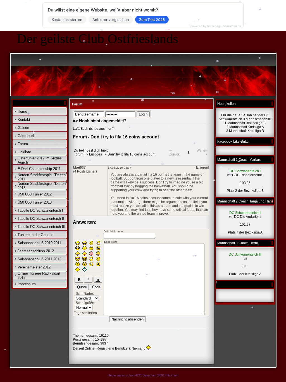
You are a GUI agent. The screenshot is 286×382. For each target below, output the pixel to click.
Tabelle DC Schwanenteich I (40, 210)
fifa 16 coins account (145, 198)
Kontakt (24, 119)
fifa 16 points (157, 174)
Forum (23, 144)
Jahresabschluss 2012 (36, 251)
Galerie (23, 128)
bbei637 (79, 167)
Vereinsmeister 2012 (34, 267)
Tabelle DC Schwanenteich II (41, 218)
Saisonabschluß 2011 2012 (39, 259)
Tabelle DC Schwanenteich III (41, 227)
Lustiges (95, 154)
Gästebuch (26, 136)
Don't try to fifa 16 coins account (131, 154)
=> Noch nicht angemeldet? (100, 120)
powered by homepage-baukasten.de (215, 26)
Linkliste (24, 152)
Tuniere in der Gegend (35, 235)
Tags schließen (85, 313)
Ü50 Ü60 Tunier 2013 (35, 202)
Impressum (27, 284)
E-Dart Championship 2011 (39, 169)
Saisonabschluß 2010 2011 (39, 243)
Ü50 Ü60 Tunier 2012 (35, 194)
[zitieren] (202, 167)
